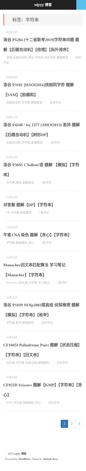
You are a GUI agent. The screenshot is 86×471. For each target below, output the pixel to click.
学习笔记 (44, 282)
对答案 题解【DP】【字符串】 (29, 205)
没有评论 (55, 102)
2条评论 (55, 142)
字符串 (39, 57)
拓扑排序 (50, 57)
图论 (31, 57)
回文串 (23, 282)
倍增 (9, 57)
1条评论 (44, 212)
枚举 (19, 322)
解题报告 (62, 57)
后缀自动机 (20, 57)
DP (8, 212)
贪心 (31, 242)
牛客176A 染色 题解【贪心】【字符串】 (37, 235)
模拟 (19, 182)
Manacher (12, 282)
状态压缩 (31, 362)
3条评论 (46, 182)
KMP (9, 402)
